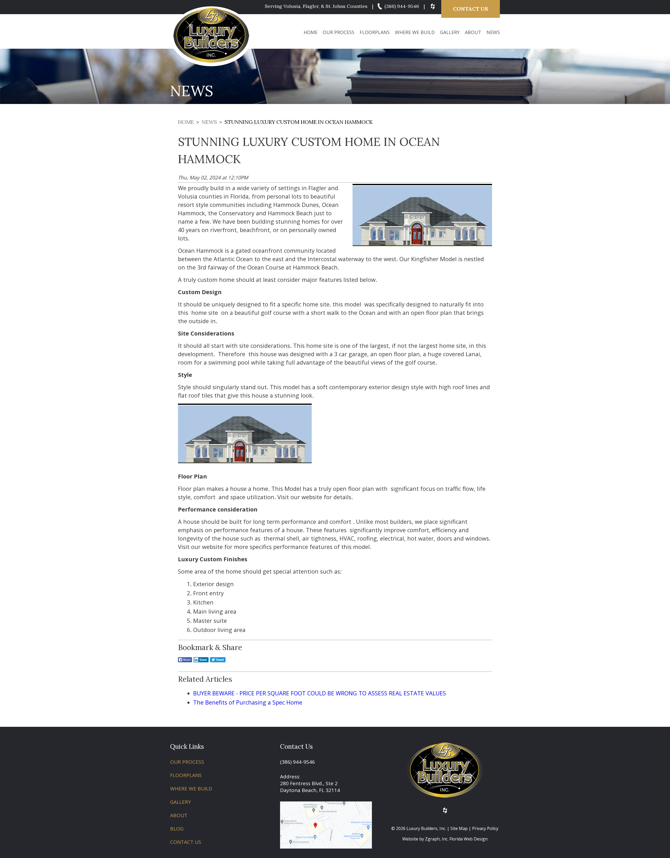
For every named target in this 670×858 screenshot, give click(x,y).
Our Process (338, 32)
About (473, 32)
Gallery (450, 32)
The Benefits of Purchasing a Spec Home (247, 702)
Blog (176, 828)
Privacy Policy (485, 828)
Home (310, 32)
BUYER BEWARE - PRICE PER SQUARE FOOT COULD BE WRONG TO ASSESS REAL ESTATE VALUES (319, 693)
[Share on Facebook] (185, 663)
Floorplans (375, 32)
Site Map (459, 828)
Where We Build (415, 32)
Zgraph (432, 839)
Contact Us (470, 9)
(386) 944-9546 (401, 6)
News (493, 32)
